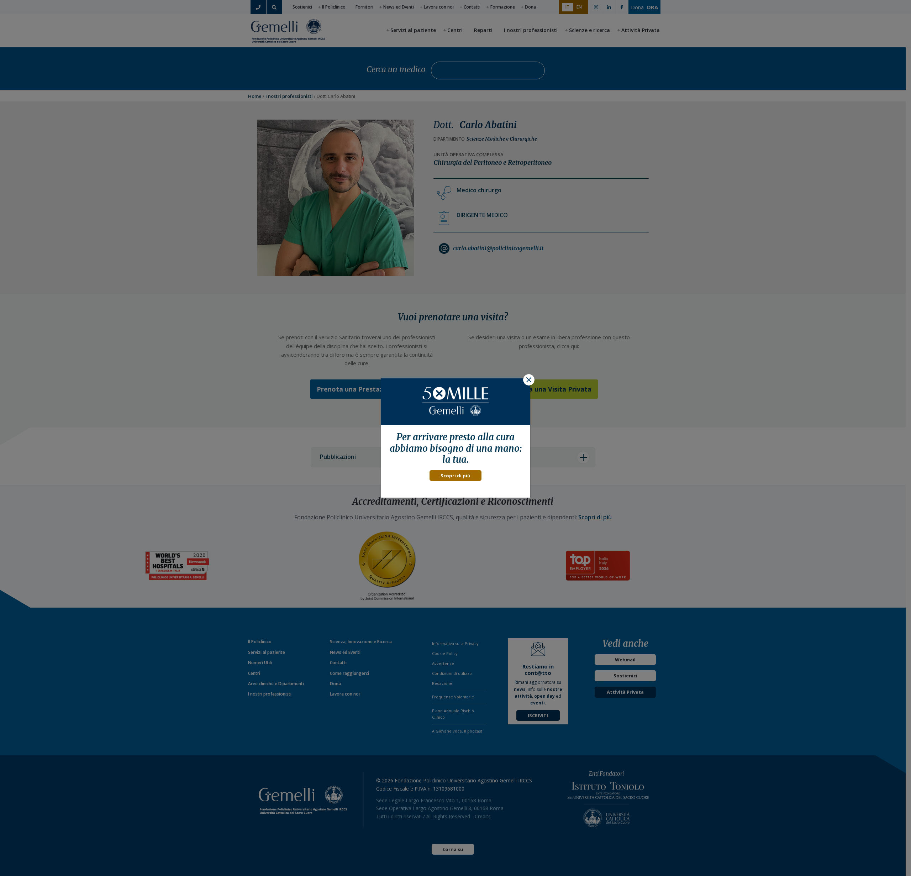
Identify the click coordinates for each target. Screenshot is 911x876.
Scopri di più (455, 475)
